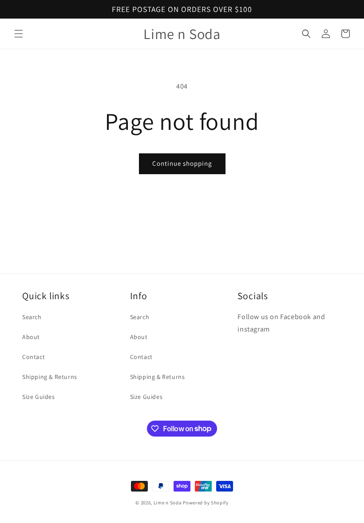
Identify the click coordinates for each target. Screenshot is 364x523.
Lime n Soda (168, 503)
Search (32, 317)
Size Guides (38, 397)
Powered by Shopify (206, 503)
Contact (33, 357)
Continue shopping (182, 163)
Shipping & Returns (49, 377)
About (31, 337)
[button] (18, 33)
